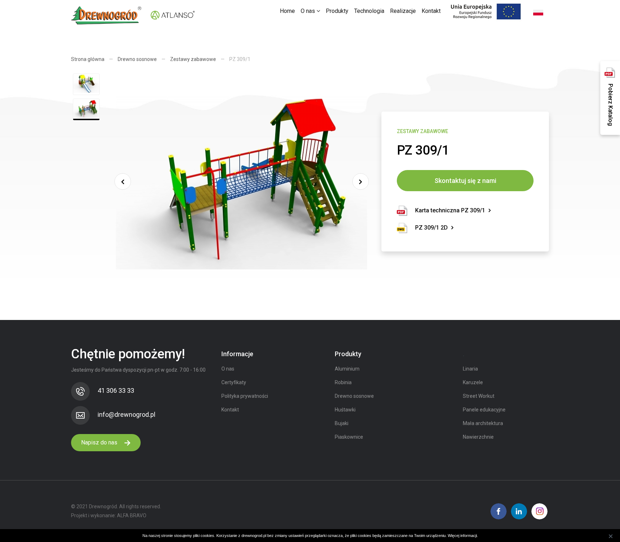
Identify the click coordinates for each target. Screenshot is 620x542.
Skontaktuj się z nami (465, 180)
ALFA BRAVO (131, 515)
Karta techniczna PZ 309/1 (450, 210)
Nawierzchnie (478, 437)
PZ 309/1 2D (431, 227)
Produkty (337, 11)
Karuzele (473, 382)
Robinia (343, 382)
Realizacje (403, 11)
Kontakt (431, 11)
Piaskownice (349, 437)
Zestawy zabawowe (193, 59)
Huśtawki (345, 410)
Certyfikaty (233, 382)
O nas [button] (308, 11)
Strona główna (87, 59)
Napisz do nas (100, 442)
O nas (227, 369)
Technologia (369, 11)
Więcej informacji (462, 535)
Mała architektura (483, 423)
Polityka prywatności (244, 396)
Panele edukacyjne (484, 410)
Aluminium (347, 369)
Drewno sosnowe (137, 59)
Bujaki (341, 423)
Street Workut (478, 396)
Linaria (470, 369)
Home (287, 11)
